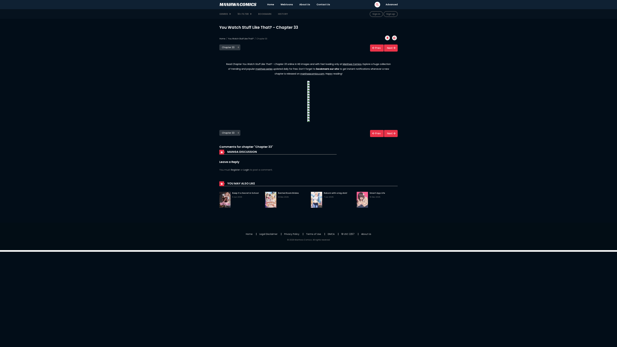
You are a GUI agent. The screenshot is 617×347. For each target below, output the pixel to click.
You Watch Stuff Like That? (241, 38)
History (283, 14)
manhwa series (264, 69)
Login (246, 169)
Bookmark (265, 14)
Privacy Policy (291, 234)
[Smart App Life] (362, 199)
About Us (304, 4)
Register (235, 169)
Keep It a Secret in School (245, 193)
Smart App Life (377, 193)
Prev (378, 48)
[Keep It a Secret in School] (225, 199)
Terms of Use (313, 234)
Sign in (376, 14)
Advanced (392, 4)
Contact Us (323, 4)
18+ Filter (243, 14)
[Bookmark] (387, 38)
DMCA (331, 234)
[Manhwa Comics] (238, 4)
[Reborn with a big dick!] (316, 199)
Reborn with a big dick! (335, 193)
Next (390, 48)
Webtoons (287, 4)
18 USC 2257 (347, 234)
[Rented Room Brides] (270, 199)
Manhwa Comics (352, 64)
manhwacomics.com (312, 73)
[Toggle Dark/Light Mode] (394, 38)
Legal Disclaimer (268, 234)
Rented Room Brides (288, 193)
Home (270, 4)
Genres (223, 14)
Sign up (390, 14)
